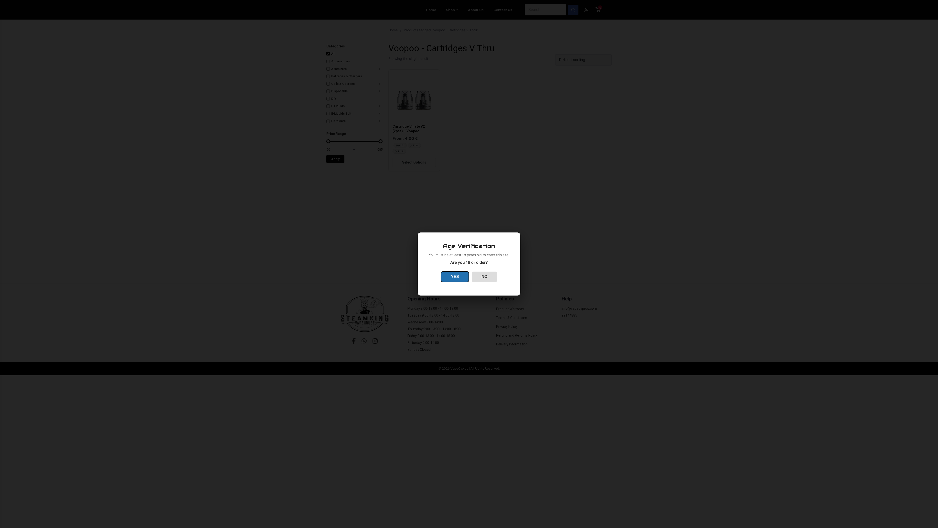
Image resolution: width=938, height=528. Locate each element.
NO (484, 277)
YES (455, 277)
